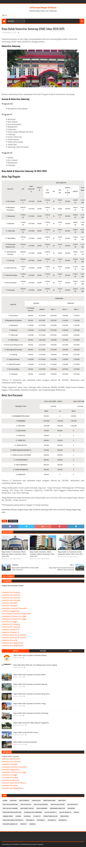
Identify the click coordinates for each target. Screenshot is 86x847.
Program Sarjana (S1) (10, 824)
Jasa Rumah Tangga (27, 808)
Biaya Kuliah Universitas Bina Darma (25, 732)
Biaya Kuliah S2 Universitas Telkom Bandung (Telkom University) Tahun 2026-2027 (14, 554)
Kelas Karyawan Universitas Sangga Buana (16, 613)
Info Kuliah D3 (26, 804)
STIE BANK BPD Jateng (10, 777)
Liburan (18, 816)
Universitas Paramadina (10, 603)
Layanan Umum (8, 816)
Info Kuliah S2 (72, 804)
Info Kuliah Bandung (10, 804)
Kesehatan (71, 808)
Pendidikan (64, 816)
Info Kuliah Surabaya (10, 808)
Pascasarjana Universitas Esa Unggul (14, 616)
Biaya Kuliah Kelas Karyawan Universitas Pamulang (30, 713)
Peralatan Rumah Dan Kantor (13, 820)
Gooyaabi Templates (36, 844)
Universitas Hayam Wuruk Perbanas (14, 635)
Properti (23, 824)
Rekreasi (32, 824)
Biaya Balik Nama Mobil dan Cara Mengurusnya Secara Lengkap (35, 665)
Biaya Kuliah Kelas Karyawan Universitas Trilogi (29, 703)
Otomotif (37, 816)
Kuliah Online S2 (65, 812)
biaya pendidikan (49, 800)
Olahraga (27, 816)
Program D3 (30, 820)
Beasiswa (13, 800)
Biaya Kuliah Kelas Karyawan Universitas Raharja (29, 655)
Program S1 (41, 820)
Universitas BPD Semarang (11, 624)
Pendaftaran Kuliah (50, 816)
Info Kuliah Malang (41, 804)
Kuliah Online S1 (51, 812)
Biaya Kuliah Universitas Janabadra (25, 742)
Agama (5, 800)
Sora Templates (14, 844)
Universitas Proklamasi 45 (10, 629)
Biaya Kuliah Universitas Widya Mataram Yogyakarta (31, 723)
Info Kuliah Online (57, 804)
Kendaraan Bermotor (57, 808)
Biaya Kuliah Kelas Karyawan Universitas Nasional (30, 684)
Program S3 (63, 820)
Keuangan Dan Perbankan (33, 812)
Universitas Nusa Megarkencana (12, 643)
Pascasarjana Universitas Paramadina (14, 608)
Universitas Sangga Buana (10, 611)
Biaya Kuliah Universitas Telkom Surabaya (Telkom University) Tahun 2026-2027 (42, 554)
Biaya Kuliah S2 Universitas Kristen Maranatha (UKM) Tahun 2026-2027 (70, 553)
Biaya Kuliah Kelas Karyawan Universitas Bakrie (29, 675)
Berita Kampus (24, 800)
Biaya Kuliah (13, 521)
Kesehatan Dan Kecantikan (12, 812)
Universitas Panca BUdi (9, 640)
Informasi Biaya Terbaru (43, 7)
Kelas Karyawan (42, 808)
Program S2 (52, 820)
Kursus (76, 812)
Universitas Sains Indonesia (11, 598)
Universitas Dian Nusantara (11, 592)
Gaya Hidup (62, 800)
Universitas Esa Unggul (9, 622)
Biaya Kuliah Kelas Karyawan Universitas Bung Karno (31, 694)
